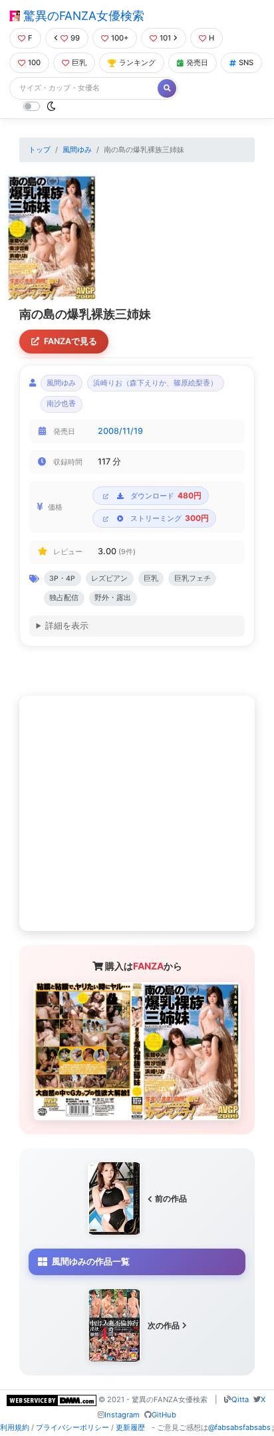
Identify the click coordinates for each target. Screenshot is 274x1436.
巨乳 (79, 62)
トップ (40, 149)
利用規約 (14, 1427)
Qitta (240, 1399)
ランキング (137, 62)
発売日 (197, 62)
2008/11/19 (120, 431)
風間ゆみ (77, 149)
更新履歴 (130, 1427)
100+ (119, 38)
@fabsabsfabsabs (239, 1427)
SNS (246, 62)
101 (165, 38)
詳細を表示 (66, 626)
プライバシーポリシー (72, 1427)
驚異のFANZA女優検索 (82, 16)
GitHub (164, 1414)
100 (34, 62)
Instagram (122, 1414)
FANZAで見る (70, 341)
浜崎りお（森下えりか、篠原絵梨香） (155, 383)
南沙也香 (61, 403)
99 (75, 38)
